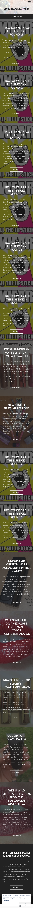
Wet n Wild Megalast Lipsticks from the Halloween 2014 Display (16, 797)
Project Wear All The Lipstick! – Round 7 (16, 190)
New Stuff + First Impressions (17, 406)
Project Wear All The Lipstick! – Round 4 (16, 299)
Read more (15, 63)
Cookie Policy (6, 900)
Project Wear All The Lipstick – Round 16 (16, 135)
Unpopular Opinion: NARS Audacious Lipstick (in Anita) (16, 566)
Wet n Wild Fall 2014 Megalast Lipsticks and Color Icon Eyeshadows (16, 626)
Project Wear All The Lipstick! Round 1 (16, 514)
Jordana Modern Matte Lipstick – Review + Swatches (16, 352)
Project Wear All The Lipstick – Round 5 (16, 246)
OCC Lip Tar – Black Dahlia (16, 737)
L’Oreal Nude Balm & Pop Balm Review (16, 854)
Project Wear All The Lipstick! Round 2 (16, 460)
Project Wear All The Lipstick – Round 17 (16, 84)
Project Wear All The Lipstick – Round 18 (16, 31)
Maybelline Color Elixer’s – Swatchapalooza (16, 683)
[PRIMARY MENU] (29, 2)
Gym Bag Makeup (16, 9)
